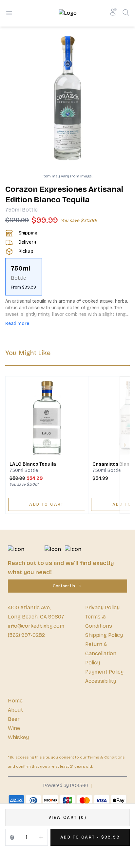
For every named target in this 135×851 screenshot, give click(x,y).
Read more (17, 323)
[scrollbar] (67, 276)
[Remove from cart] (12, 837)
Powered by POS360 (65, 785)
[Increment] (41, 837)
